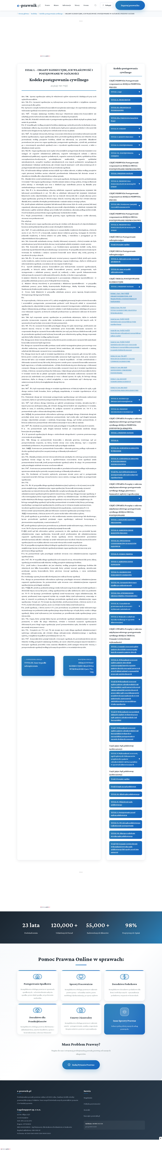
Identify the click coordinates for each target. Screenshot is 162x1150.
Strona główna (24, 14)
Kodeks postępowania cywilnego (51, 14)
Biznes (56, 5)
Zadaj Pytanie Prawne (83, 1064)
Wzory (77, 5)
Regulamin (88, 1098)
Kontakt (87, 1110)
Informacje (66, 5)
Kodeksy (34, 14)
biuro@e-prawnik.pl (92, 1116)
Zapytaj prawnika (130, 5)
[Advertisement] (81, 38)
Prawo (47, 5)
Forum (86, 5)
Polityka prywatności (92, 1104)
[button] (125, 92)
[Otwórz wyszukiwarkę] (95, 5)
